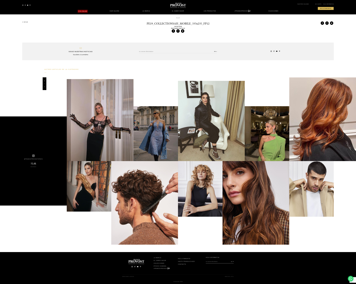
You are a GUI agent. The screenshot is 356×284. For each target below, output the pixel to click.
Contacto (182, 264)
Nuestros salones (303, 4)
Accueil (178, 17)
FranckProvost (242, 11)
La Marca (146, 11)
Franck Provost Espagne (178, 5)
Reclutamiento (325, 8)
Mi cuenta (318, 4)
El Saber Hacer (178, 11)
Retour (25, 22)
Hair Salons (114, 11)
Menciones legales (128, 276)
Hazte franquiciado (186, 261)
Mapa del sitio (229, 276)
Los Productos (210, 11)
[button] (350, 278)
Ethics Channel (160, 266)
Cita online (82, 11)
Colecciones (273, 11)
